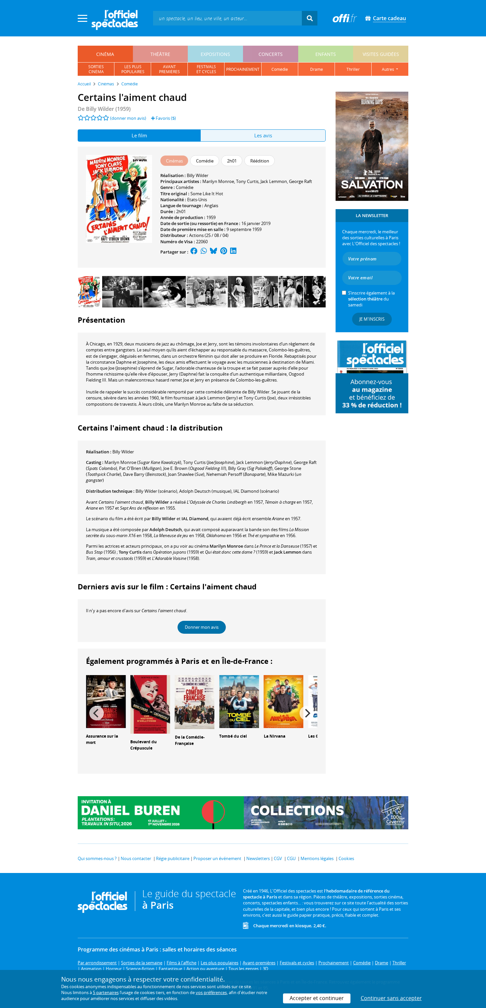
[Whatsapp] (204, 252)
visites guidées (381, 54)
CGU (291, 858)
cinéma (105, 54)
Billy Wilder (197, 175)
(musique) (205, 491)
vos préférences (211, 992)
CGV (278, 858)
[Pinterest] (223, 252)
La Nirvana (274, 736)
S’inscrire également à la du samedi (371, 299)
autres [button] (388, 69)
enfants (325, 54)
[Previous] (96, 713)
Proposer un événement (217, 858)
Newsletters (258, 858)
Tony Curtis (247, 181)
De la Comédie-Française (190, 740)
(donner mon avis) (128, 118)
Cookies (346, 858)
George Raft (300, 181)
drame (316, 69)
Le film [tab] (139, 135)
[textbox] (227, 18)
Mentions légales (317, 858)
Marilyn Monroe (218, 181)
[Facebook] (194, 252)
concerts (271, 54)
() (142, 462)
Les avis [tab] (263, 135)
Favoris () (165, 118)
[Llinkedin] (233, 252)
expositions (215, 54)
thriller (353, 69)
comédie (279, 69)
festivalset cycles (206, 69)
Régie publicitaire (172, 858)
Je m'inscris (372, 319)
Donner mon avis (202, 627)
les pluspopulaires (132, 69)
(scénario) (156, 491)
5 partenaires (106, 992)
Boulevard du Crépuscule (143, 745)
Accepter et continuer (317, 998)
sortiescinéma (96, 69)
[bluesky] (213, 252)
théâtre (160, 54)
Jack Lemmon (274, 181)
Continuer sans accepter (391, 998)
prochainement (243, 69)
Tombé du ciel (233, 736)
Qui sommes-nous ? (97, 858)
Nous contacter (136, 858)
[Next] (318, 292)
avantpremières (169, 69)
